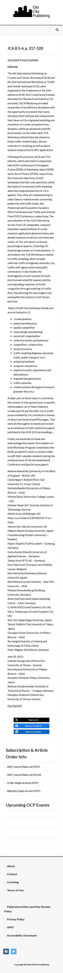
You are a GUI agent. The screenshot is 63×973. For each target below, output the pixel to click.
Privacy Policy (16, 919)
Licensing (13, 882)
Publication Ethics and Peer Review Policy (27, 909)
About (11, 866)
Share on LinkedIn (33, 732)
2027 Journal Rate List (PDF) (23, 766)
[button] (9, 30)
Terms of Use (15, 890)
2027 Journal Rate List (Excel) (24, 774)
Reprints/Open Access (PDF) (23, 790)
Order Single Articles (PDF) (22, 782)
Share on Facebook (33, 726)
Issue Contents (30, 59)
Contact (12, 874)
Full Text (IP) (15, 705)
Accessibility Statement (22, 935)
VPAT (10, 927)
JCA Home (13, 59)
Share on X (33, 720)
